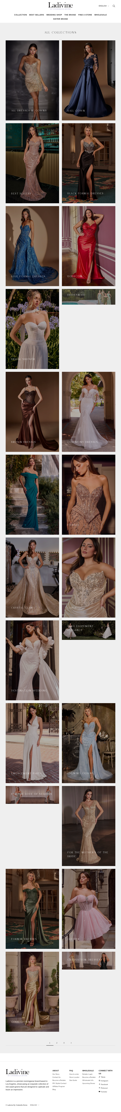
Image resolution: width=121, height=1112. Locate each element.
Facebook (104, 1084)
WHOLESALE (100, 15)
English (103, 6)
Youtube (104, 1092)
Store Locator (74, 1077)
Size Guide (73, 1080)
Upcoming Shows (88, 1083)
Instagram (104, 1081)
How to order (74, 1074)
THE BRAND (70, 15)
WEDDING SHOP (54, 15)
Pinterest (104, 1088)
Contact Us (56, 1077)
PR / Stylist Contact (59, 1083)
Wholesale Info (87, 1080)
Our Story (55, 1074)
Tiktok (103, 1077)
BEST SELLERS (36, 15)
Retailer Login (87, 1074)
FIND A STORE (85, 15)
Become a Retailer (59, 1080)
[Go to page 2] (71, 1043)
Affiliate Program (58, 1086)
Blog (54, 1089)
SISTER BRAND (60, 19)
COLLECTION (20, 15)
